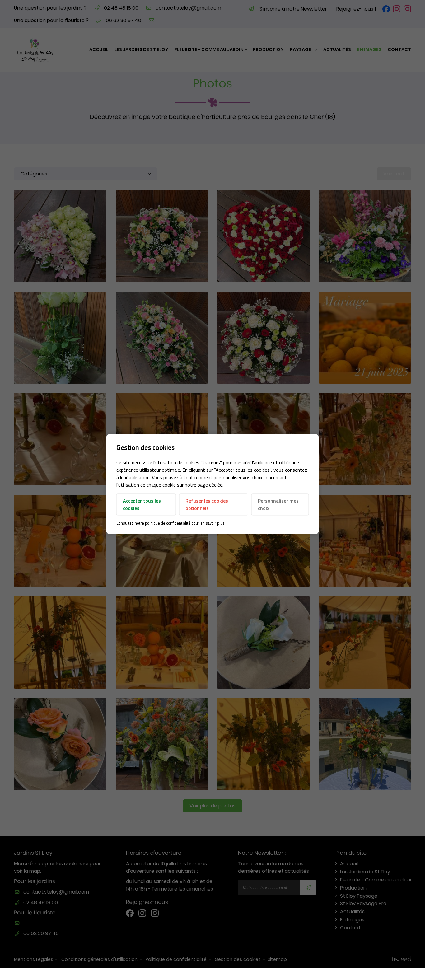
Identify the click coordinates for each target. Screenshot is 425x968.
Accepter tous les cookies (142, 504)
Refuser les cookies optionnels (206, 504)
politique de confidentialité (167, 523)
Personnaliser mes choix (278, 504)
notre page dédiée (203, 485)
